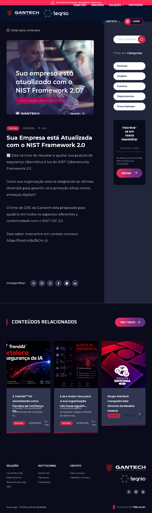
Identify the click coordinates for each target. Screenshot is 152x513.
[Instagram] (136, 491)
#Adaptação (74, 254)
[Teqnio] (133, 478)
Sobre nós (44, 473)
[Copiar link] (33, 283)
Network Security (16, 482)
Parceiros (43, 477)
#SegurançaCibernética (43, 254)
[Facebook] (58, 283)
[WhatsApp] (67, 283)
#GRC (28, 260)
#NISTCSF (15, 254)
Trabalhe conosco (80, 477)
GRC (9, 486)
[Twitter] (50, 283)
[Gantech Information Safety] (28, 13)
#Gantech (15, 260)
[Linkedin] (75, 283)
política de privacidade (125, 162)
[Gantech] (125, 467)
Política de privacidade (32, 507)
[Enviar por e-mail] (42, 283)
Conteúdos (44, 482)
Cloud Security (15, 473)
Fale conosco (77, 473)
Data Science (14, 477)
